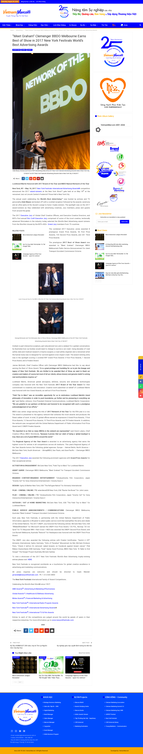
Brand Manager (48, 714)
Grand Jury (52, 224)
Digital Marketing (49, 710)
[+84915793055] (140, 376)
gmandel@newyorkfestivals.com (25, 575)
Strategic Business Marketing (52, 702)
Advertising (16, 49)
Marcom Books (79, 710)
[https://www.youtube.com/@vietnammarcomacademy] (140, 395)
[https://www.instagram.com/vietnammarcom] (140, 391)
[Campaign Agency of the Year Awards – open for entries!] (16, 256)
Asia (126, 25)
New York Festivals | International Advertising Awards (33, 608)
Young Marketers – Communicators (116, 726)
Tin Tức (105, 25)
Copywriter (47, 726)
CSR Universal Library (112, 722)
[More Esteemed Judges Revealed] (16, 237)
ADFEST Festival (110, 714)
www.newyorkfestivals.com (63, 620)
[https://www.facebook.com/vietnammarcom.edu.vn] (140, 381)
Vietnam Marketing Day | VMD (114, 710)
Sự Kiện (93, 25)
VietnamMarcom (124, 750)
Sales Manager (48, 718)
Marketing (16, 657)
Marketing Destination (81, 726)
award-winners (36, 191)
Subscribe (124, 221)
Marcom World (79, 702)
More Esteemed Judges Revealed (33, 235)
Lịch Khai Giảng (41, 1)
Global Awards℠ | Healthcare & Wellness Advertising (33, 594)
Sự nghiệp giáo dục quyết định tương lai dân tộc (74, 646)
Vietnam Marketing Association (115, 702)
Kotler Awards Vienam (81, 714)
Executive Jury (26, 215)
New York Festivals (111, 718)
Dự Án (82, 25)
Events (30, 49)
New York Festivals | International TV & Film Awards (33, 612)
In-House (73, 25)
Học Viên (44, 25)
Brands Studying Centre (82, 706)
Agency (24, 49)
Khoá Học (19, 25)
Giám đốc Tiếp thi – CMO (51, 706)
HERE (30, 559)
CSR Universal (79, 722)
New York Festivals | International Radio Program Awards (35, 603)
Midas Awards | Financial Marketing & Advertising (32, 598)
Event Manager (48, 730)
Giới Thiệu (6, 25)
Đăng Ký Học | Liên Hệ (27, 1)
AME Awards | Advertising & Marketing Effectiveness (33, 589)
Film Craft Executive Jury (37, 218)
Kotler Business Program (51, 734)
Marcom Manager (49, 722)
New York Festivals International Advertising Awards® (58, 188)
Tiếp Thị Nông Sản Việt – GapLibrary (85, 718)
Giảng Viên (32, 25)
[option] (113, 256)
